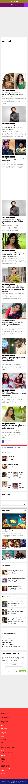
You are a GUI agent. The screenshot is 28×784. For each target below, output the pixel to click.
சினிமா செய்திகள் (12, 90)
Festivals (2, 758)
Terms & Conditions (12, 782)
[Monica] (4, 477)
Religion (2, 761)
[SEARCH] (24, 504)
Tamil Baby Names (5, 765)
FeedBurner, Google (13, 671)
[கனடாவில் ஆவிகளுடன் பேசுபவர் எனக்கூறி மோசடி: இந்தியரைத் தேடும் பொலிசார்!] (4, 614)
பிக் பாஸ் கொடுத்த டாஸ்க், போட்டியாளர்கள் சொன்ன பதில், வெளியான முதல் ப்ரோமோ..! (14, 394)
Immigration (3, 737)
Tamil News (7, 90)
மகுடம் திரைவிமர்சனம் (18, 547)
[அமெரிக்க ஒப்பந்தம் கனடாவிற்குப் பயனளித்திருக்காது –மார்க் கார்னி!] (4, 590)
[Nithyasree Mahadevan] (4, 468)
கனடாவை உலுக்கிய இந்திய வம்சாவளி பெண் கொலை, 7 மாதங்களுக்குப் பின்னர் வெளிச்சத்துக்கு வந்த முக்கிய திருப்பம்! (17, 619)
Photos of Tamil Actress (6, 766)
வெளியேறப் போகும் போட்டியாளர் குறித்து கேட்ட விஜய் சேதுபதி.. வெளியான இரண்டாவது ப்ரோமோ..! (13, 359)
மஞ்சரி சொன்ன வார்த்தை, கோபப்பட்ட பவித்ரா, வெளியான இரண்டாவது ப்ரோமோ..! (12, 324)
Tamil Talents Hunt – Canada (7, 752)
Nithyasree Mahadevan (13, 464)
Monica (10, 472)
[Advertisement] (14, 22)
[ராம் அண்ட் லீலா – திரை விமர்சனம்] (14, 521)
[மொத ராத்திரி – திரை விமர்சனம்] (8, 543)
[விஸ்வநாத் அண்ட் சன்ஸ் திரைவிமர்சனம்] (8, 554)
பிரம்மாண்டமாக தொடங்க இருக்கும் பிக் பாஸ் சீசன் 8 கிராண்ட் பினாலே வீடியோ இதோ (13, 221)
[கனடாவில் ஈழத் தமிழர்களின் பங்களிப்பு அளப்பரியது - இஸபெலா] (4, 574)
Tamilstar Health (4, 721)
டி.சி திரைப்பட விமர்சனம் (19, 558)
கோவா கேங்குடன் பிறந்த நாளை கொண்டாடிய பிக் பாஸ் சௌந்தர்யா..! (12, 94)
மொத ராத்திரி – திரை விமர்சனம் (6, 547)
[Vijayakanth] (4, 460)
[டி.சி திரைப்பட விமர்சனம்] (20, 554)
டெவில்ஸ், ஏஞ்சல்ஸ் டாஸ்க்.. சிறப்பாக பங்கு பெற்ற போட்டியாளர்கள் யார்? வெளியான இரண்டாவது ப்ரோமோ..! (13, 427)
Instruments (3, 739)
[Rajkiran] (15, 477)
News (3, 90)
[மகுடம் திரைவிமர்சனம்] (20, 543)
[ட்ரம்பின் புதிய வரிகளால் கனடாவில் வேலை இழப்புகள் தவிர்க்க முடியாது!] (4, 582)
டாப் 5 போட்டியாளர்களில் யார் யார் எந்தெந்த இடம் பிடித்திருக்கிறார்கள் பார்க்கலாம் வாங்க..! (12, 127)
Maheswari (21, 483)
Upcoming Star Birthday (9, 634)
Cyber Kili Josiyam (4, 713)
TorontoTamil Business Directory (7, 747)
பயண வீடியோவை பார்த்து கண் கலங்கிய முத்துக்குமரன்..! (13, 160)
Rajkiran (21, 472)
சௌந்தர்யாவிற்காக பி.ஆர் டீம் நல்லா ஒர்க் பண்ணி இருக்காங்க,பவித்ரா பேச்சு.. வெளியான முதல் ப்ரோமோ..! (13, 254)
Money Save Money (5, 717)
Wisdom (2, 742)
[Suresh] (4, 486)
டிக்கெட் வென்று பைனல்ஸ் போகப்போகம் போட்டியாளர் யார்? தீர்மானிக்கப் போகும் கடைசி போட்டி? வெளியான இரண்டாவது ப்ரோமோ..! (13, 288)
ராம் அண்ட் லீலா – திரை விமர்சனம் (11, 530)
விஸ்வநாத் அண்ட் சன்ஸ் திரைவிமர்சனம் (6, 559)
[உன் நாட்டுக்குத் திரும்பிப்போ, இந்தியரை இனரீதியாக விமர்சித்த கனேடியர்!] (4, 606)
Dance (2, 756)
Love (2, 740)
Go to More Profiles (6, 498)
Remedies (3, 722)
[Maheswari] (15, 488)
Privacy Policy (23, 781)
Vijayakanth (11, 456)
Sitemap (18, 782)
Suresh (10, 482)
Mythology (3, 759)
